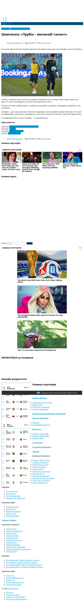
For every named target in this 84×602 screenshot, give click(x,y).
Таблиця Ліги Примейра (15, 547)
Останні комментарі (40, 409)
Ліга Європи (11, 494)
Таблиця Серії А (12, 538)
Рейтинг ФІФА (37, 438)
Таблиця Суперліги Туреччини (18, 549)
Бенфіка (13, 129)
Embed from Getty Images (8, 52)
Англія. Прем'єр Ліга (40, 465)
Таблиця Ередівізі (13, 545)
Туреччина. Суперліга (41, 480)
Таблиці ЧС (10, 576)
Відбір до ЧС (11, 509)
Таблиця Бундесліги (14, 540)
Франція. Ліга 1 (38, 474)
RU (6, 18)
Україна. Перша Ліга (40, 462)
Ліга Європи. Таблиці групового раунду (21, 562)
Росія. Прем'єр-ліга (40, 483)
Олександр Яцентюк (15, 43)
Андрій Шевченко (16, 131)
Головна (8, 23)
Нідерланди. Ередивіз (41, 476)
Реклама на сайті (12, 595)
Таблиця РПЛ (11, 551)
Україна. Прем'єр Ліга (41, 460)
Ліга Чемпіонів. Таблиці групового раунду (22, 560)
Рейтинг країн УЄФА (40, 434)
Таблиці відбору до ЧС (15, 578)
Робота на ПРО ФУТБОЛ (15, 597)
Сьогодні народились (41, 447)
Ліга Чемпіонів (12, 491)
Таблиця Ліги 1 (12, 542)
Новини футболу (39, 398)
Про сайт (9, 592)
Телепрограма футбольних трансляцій (49, 414)
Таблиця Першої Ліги (14, 531)
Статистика (37, 443)
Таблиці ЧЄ (10, 580)
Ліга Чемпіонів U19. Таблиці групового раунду (24, 567)
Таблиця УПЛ (11, 529)
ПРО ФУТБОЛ (13, 588)
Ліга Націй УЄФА (12, 516)
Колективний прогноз (41, 425)
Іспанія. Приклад (39, 467)
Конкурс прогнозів (40, 418)
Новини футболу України (20, 29)
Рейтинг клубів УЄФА (40, 436)
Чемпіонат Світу (12, 507)
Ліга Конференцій (13, 496)
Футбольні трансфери (41, 407)
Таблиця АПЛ (11, 533)
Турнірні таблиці (9, 520)
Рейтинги (36, 429)
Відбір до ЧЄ (11, 514)
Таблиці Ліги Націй (13, 585)
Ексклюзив (5, 29)
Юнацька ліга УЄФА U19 (15, 498)
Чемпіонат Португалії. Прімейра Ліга (23, 126)
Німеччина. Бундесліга (41, 471)
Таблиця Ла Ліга (12, 536)
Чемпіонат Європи (13, 511)
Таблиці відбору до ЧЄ (15, 582)
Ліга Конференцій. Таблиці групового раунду (24, 565)
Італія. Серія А (37, 469)
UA (6, 20)
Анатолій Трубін (14, 133)
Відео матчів (37, 405)
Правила (35, 422)
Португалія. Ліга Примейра (43, 478)
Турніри (35, 451)
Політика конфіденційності (16, 599)
